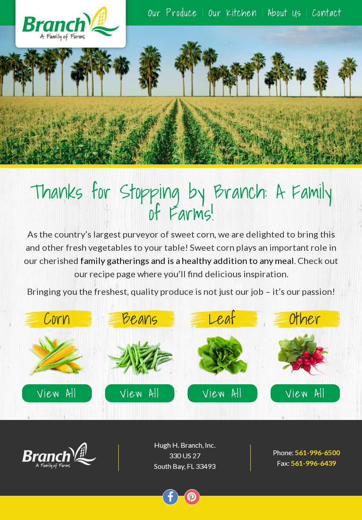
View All (56, 393)
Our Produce (172, 13)
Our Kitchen (232, 13)
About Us (284, 13)
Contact (326, 13)
